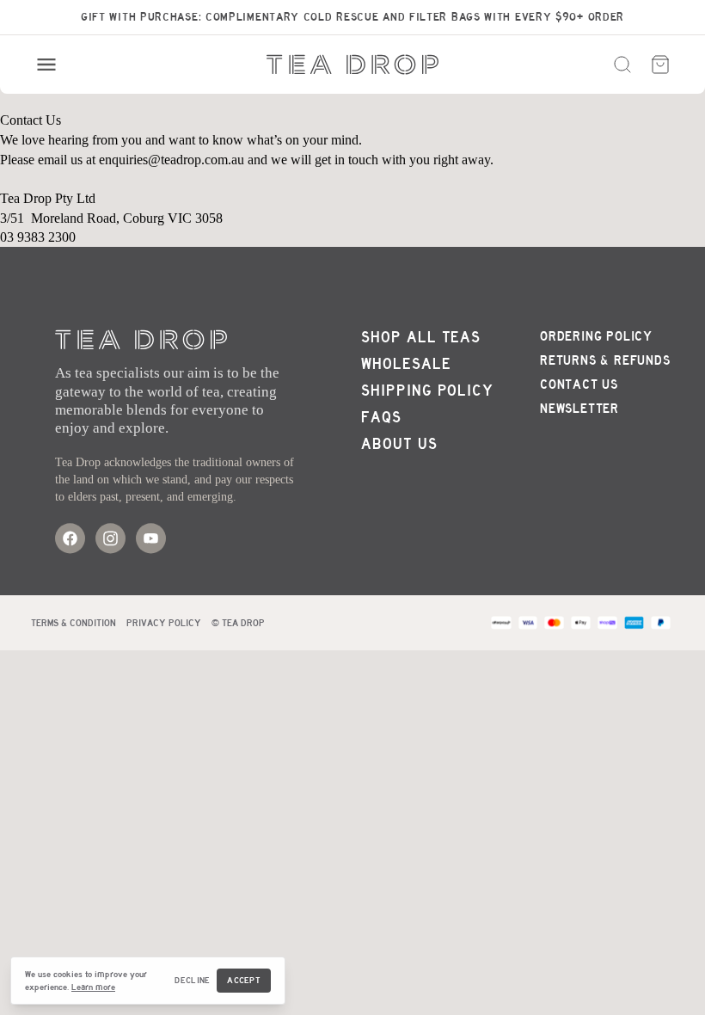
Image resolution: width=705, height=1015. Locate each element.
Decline (192, 980)
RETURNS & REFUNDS (605, 360)
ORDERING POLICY (596, 336)
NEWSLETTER (579, 408)
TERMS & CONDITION (73, 623)
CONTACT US (579, 384)
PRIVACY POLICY (163, 623)
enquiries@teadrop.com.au (171, 159)
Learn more (93, 987)
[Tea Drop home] (352, 64)
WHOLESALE (406, 364)
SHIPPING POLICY (427, 391)
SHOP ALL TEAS (421, 337)
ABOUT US (399, 444)
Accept (244, 980)
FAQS (381, 417)
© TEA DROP (238, 623)
